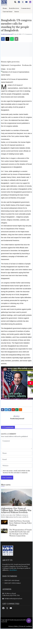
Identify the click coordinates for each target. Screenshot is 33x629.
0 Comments (28, 34)
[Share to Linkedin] (9, 409)
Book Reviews (14, 8)
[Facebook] (19, 2)
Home (5, 8)
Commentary (26, 8)
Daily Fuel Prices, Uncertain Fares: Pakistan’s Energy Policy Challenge (20, 523)
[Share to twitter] (6, 409)
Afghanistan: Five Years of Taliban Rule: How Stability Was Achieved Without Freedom (16, 510)
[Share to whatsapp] (16, 409)
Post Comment (7, 477)
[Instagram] (30, 2)
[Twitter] (23, 2)
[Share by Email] (20, 409)
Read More (13, 570)
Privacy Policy (13, 626)
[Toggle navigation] (15, 2)
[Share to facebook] (2, 409)
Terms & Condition (25, 626)
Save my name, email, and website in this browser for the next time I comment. (16, 471)
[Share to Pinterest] (13, 409)
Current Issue (7, 11)
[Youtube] (26, 2)
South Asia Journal (7, 34)
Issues (16, 11)
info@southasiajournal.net (13, 598)
